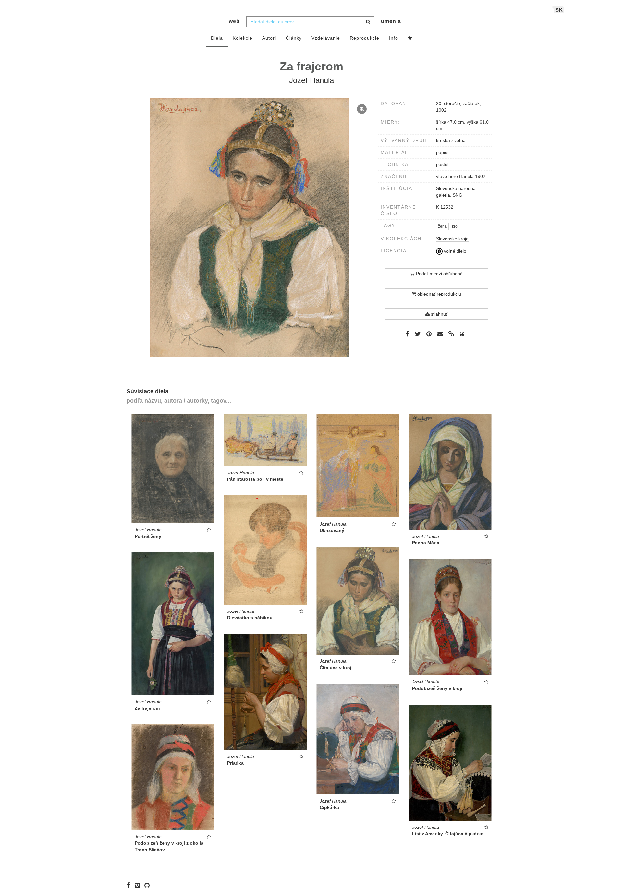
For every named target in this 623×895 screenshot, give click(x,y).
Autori (269, 38)
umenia (391, 21)
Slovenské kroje (452, 238)
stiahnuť (438, 314)
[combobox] (310, 21)
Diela (217, 38)
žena (442, 226)
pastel (442, 164)
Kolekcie (242, 38)
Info (393, 38)
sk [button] (559, 10)
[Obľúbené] (410, 38)
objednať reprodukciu (438, 293)
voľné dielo (454, 251)
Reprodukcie (364, 38)
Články (294, 38)
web (234, 21)
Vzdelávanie (326, 38)
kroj (455, 226)
